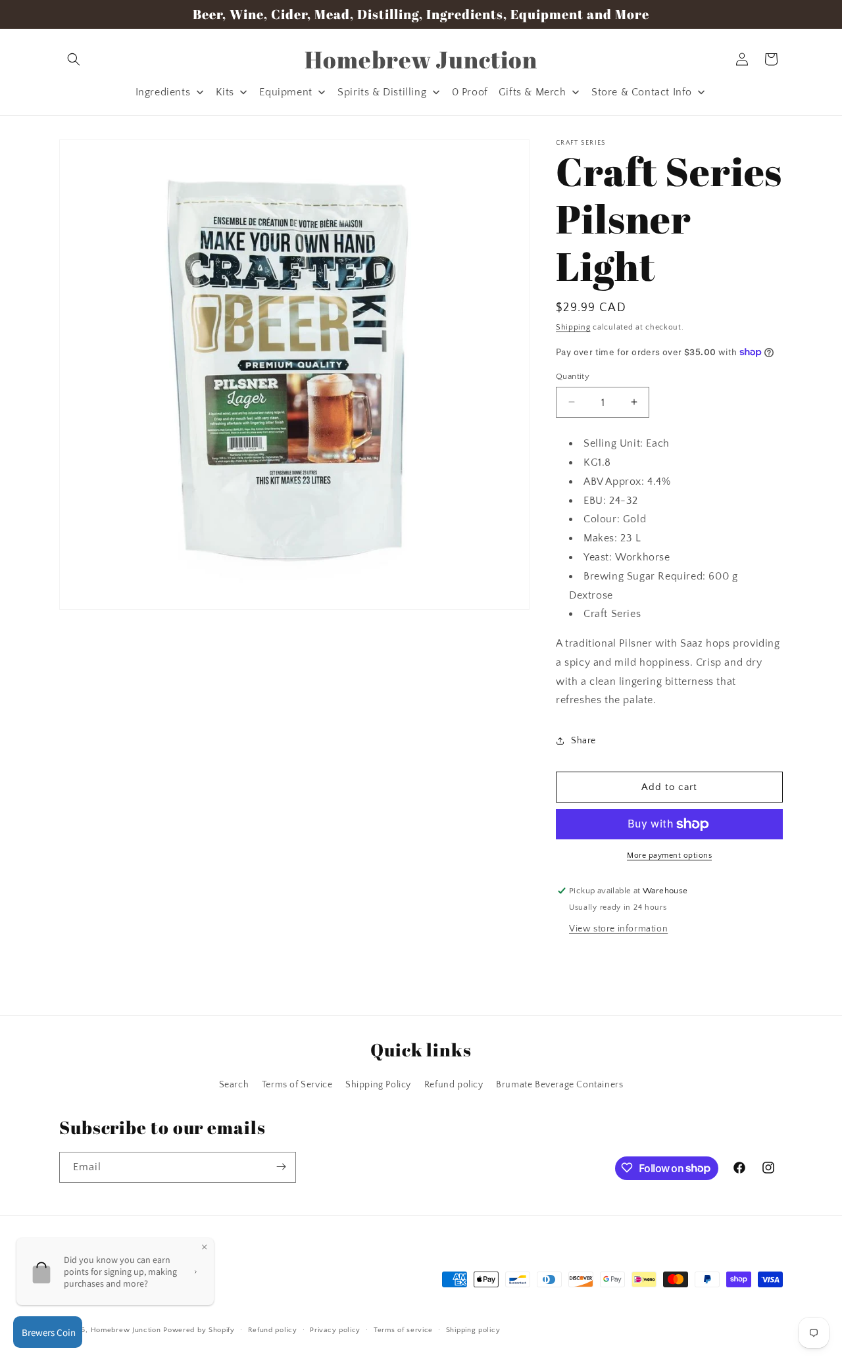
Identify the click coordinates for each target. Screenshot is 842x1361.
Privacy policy (335, 1330)
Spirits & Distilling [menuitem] (381, 92)
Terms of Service (297, 1085)
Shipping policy (473, 1330)
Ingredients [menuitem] (163, 92)
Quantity (572, 375)
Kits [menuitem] (225, 92)
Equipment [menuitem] (285, 92)
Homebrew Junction (126, 1331)
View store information (618, 929)
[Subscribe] (280, 1166)
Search (234, 1085)
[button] (73, 59)
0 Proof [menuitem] (470, 92)
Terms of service (403, 1330)
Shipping (573, 327)
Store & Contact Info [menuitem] (641, 92)
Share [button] (583, 740)
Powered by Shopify (199, 1331)
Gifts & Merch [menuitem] (532, 92)
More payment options (669, 855)
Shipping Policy (378, 1085)
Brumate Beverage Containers (559, 1085)
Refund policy (453, 1085)
